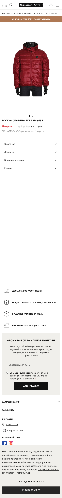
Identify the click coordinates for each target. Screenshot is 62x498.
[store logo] (31, 5)
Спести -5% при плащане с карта (29, 325)
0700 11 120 (12, 424)
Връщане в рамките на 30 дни (28, 314)
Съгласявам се (31, 490)
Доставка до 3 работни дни (27, 291)
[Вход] (51, 5)
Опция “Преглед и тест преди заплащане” (34, 302)
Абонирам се (31, 386)
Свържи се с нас (15, 430)
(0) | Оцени (37, 126)
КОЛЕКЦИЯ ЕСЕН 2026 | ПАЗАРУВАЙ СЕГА (31, 19)
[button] (29, 116)
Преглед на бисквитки (31, 481)
